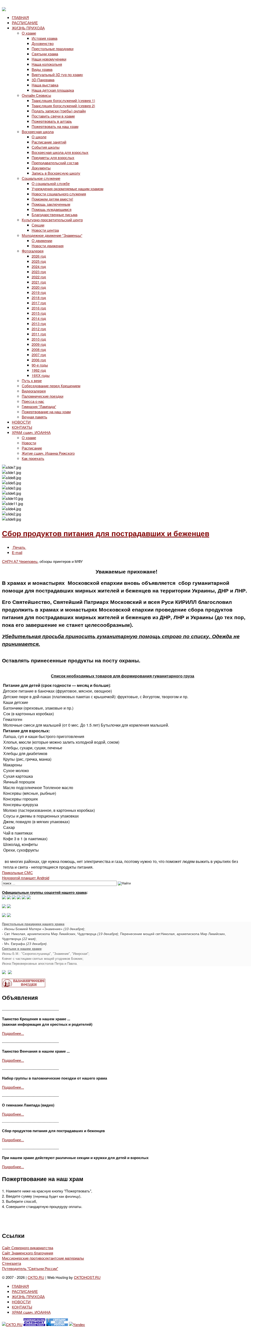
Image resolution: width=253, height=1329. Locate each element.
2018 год (39, 297)
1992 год (39, 370)
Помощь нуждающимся (51, 209)
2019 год (39, 292)
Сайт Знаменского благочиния (27, 1252)
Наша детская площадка (53, 90)
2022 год (39, 276)
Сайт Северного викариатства (27, 1247)
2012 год (39, 328)
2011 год (39, 333)
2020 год (39, 287)
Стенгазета (11, 1263)
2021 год (39, 282)
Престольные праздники (52, 48)
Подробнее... (13, 1033)
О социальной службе (51, 183)
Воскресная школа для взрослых (60, 152)
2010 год (39, 339)
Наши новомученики (49, 58)
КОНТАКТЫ (22, 427)
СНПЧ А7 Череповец (20, 561)
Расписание (32, 447)
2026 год (39, 256)
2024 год (39, 266)
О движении (42, 240)
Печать (19, 547)
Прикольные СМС (17, 872)
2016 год (39, 307)
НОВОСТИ (21, 422)
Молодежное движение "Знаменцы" (52, 235)
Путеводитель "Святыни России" (30, 1268)
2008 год (39, 349)
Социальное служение (41, 178)
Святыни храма (45, 53)
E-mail (17, 552)
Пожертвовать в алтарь (52, 121)
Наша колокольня (47, 64)
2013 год (39, 323)
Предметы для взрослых (53, 157)
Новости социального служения (59, 193)
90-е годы (40, 365)
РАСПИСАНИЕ (25, 22)
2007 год (39, 354)
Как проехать (33, 458)
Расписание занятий (49, 141)
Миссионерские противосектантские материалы (43, 1258)
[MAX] (4, 897)
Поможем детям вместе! (52, 199)
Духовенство (43, 43)
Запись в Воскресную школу (56, 173)
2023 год (39, 271)
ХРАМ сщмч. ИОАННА (31, 432)
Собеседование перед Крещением (51, 385)
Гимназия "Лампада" (39, 406)
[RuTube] (19, 897)
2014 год (39, 318)
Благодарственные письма (54, 214)
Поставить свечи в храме (53, 116)
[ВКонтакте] (9, 897)
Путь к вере (32, 380)
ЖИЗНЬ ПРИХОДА (28, 27)
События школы (46, 147)
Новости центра (45, 230)
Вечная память (34, 416)
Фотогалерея (32, 250)
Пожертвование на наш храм (46, 411)
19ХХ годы (41, 375)
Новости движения (47, 245)
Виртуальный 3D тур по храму (57, 74)
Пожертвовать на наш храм (55, 126)
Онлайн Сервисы (36, 95)
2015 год (39, 313)
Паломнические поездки (42, 396)
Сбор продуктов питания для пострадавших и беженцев (105, 533)
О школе (39, 136)
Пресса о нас (33, 401)
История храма (44, 38)
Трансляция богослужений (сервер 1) (63, 100)
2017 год (39, 302)
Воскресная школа (38, 131)
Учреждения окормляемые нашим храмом (67, 188)
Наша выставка (45, 84)
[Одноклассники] (14, 897)
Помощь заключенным (51, 204)
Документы (41, 167)
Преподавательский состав (55, 162)
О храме (29, 33)
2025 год (39, 261)
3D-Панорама (43, 79)
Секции (38, 224)
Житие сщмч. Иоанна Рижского (48, 453)
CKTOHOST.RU (87, 1277)
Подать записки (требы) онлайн (59, 110)
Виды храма (42, 69)
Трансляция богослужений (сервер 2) (63, 105)
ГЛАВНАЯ (20, 17)
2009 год (39, 344)
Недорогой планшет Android (25, 877)
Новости (29, 442)
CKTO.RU (36, 1277)
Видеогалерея (34, 390)
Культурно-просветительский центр (52, 219)
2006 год (39, 359)
